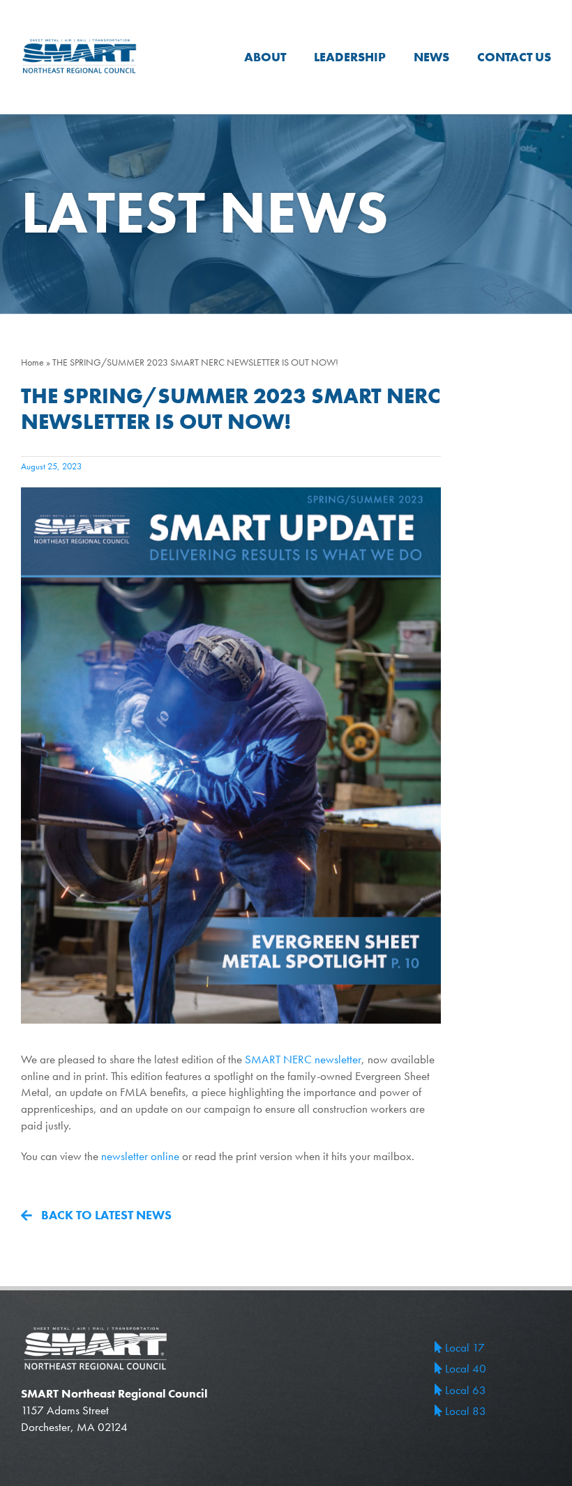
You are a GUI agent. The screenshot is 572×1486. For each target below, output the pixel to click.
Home (32, 362)
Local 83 (464, 1410)
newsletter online (140, 1156)
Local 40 (464, 1368)
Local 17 (463, 1347)
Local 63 (464, 1390)
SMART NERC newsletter (303, 1059)
